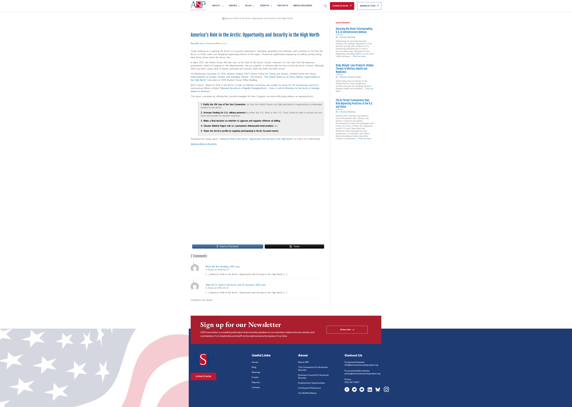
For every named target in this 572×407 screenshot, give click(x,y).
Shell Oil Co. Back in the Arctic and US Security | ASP (233, 285)
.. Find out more (358, 56)
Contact (256, 388)
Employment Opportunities (311, 383)
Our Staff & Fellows (307, 393)
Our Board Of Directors (309, 388)
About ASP (303, 362)
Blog (248, 6)
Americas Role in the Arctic (204, 144)
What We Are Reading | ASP (220, 266)
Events (264, 6)
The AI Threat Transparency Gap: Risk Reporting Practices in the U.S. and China (354, 103)
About (216, 6)
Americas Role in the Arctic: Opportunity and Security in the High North (256, 139)
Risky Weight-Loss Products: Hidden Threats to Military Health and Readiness (355, 68)
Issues (233, 6)
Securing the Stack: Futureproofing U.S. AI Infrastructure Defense (354, 30)
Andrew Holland (206, 43)
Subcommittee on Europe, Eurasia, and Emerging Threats (219, 77)
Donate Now (340, 6)
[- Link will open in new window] (347, 391)
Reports (283, 6)
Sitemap (256, 372)
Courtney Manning (347, 37)
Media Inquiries (302, 6)
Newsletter (367, 6)
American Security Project (350, 77)
